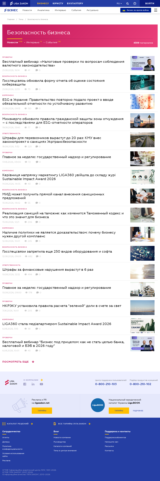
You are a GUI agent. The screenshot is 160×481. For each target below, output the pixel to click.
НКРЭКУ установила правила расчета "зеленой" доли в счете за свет (61, 306)
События (76, 10)
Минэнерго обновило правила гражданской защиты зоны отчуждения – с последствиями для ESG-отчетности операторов (63, 120)
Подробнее (138, 411)
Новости (27, 10)
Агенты (5, 437)
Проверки (7, 57)
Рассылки (109, 446)
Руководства (60, 442)
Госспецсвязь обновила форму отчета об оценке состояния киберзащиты (53, 82)
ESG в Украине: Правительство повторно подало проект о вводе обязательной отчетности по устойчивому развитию (57, 101)
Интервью (60, 10)
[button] (4, 3)
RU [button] (118, 3)
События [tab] (52, 42)
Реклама (6, 460)
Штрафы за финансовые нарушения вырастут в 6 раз (47, 269)
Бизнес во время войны (137, 10)
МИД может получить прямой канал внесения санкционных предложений (53, 196)
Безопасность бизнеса (14, 76)
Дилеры (6, 442)
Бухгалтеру (75, 3)
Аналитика (43, 10)
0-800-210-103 (106, 384)
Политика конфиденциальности (12, 447)
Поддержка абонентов (115, 437)
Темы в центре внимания (65, 450)
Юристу (58, 3)
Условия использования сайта (13, 454)
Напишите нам (111, 442)
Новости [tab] (13, 42)
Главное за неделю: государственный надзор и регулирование (56, 157)
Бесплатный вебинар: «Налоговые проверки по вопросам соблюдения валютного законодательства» (63, 63)
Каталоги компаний (63, 446)
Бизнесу (43, 3)
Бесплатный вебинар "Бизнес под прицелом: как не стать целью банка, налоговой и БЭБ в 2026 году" (63, 343)
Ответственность (11, 133)
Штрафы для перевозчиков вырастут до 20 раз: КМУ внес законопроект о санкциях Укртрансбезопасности (51, 139)
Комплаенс (8, 95)
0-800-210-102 (140, 384)
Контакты (109, 450)
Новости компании (62, 437)
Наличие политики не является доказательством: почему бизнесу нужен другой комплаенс (59, 234)
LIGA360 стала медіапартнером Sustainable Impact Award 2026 (56, 324)
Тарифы (42, 411)
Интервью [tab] (33, 42)
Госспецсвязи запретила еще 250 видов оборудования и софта (57, 251)
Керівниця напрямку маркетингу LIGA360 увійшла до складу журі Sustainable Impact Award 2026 (59, 177)
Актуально (92, 10)
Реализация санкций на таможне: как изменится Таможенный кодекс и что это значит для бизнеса (63, 215)
